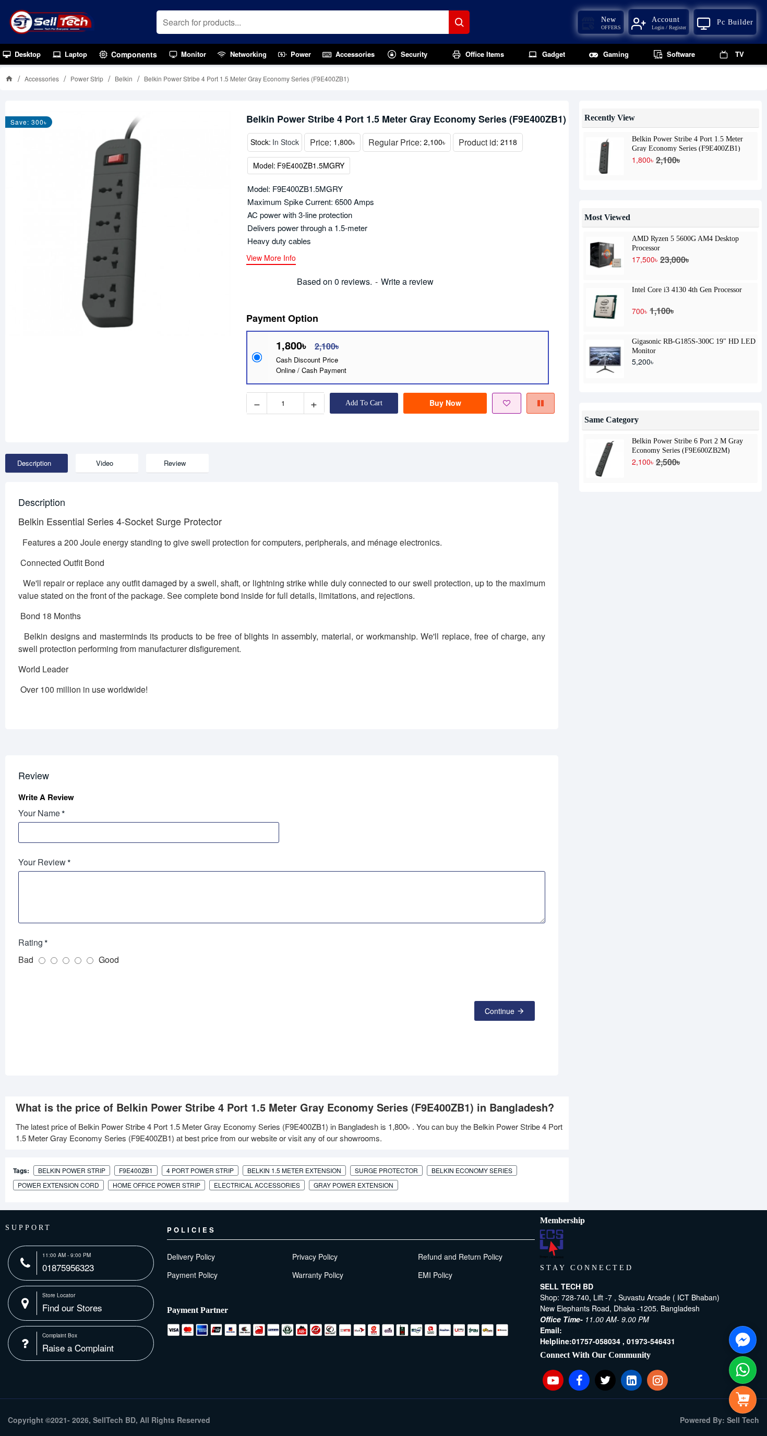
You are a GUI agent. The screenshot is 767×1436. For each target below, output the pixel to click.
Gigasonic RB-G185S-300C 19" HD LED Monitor (694, 345)
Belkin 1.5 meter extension (294, 1170)
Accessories (42, 78)
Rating (30, 942)
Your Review (42, 862)
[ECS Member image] (551, 1244)
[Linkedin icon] (631, 1380)
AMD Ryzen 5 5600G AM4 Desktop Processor (685, 243)
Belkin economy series (472, 1170)
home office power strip (156, 1184)
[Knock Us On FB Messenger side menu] (742, 1339)
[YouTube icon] (553, 1380)
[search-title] (459, 22)
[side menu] (742, 1399)
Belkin (124, 78)
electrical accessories (257, 1184)
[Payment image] (338, 1330)
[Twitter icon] (605, 1380)
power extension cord (58, 1184)
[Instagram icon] (657, 1380)
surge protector (386, 1170)
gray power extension (353, 1184)
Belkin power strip (71, 1170)
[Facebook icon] (579, 1380)
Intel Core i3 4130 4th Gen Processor (687, 290)
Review (175, 463)
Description (34, 463)
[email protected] (591, 1330)
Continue (499, 1011)
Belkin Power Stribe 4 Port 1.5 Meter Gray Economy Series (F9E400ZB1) (687, 143)
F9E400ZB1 (136, 1170)
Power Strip (86, 78)
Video (104, 463)
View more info (271, 258)
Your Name (39, 813)
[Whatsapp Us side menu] (742, 1370)
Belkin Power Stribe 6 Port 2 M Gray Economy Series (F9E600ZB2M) (687, 445)
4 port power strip (200, 1170)
